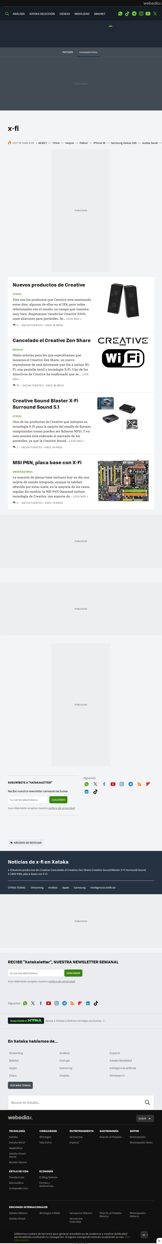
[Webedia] (152, 3)
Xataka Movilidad (121, 1060)
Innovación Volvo (88, 52)
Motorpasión (138, 1137)
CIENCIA (64, 14)
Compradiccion (18, 1188)
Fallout (84, 143)
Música (18, 349)
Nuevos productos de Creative (49, 284)
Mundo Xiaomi (18, 1162)
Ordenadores (23, 471)
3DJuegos (45, 1137)
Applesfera (15, 1148)
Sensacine (76, 1137)
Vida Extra (45, 1142)
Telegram (134, 13)
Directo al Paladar (111, 1137)
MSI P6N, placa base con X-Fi (47, 462)
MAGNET (99, 14)
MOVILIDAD (82, 14)
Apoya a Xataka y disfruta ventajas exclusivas (73, 1020)
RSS (139, 783)
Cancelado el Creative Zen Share (52, 340)
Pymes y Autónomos (46, 1184)
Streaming (37, 887)
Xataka (13, 1137)
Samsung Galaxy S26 (124, 143)
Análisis (52, 887)
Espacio (115, 1053)
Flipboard (148, 783)
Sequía (69, 143)
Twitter (155, 13)
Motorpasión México (138, 1214)
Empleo (64, 1075)
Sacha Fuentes (32, 325)
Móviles (14, 1060)
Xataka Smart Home (17, 1155)
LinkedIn (86, 791)
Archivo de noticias (27, 842)
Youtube (148, 13)
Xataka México (18, 1213)
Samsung (80, 887)
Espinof (74, 1142)
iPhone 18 (99, 143)
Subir (142, 1118)
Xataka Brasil (17, 1218)
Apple (65, 887)
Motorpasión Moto (141, 1142)
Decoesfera (16, 1183)
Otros (17, 294)
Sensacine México (81, 1213)
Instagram (141, 13)
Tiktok (127, 13)
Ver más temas (20, 1085)
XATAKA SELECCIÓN (42, 14)
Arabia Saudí (150, 143)
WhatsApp (120, 13)
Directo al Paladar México (111, 1214)
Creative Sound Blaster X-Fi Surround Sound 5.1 (45, 403)
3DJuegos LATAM (49, 1213)
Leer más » (73, 319)
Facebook (104, 783)
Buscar (147, 1102)
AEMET (42, 143)
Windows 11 (117, 1075)
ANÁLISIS (19, 14)
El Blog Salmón (48, 1177)
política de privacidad (61, 808)
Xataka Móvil (17, 1142)
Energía (64, 1060)
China (56, 143)
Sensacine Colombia (76, 1220)
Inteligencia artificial (102, 887)
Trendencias (16, 1177)
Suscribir (58, 800)
